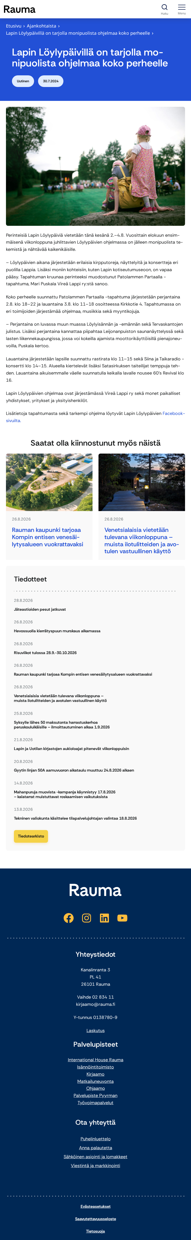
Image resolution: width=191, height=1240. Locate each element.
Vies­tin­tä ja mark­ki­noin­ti (95, 1166)
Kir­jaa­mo (95, 1074)
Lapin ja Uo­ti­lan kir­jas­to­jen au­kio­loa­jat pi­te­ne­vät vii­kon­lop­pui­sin (71, 748)
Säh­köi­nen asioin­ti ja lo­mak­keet (95, 1157)
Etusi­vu (13, 26)
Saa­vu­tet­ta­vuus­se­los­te (95, 1218)
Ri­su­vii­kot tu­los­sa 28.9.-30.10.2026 (45, 652)
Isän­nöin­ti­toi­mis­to (95, 1067)
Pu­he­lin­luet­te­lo (96, 1139)
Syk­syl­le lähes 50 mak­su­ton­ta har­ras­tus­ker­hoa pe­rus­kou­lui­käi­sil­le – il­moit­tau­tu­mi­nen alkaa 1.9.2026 (62, 724)
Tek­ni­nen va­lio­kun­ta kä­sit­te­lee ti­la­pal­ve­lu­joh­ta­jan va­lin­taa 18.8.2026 (75, 818)
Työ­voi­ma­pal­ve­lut (95, 1103)
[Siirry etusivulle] (20, 9)
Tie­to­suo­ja (95, 1231)
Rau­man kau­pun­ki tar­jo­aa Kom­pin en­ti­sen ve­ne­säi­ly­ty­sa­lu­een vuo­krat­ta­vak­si (47, 537)
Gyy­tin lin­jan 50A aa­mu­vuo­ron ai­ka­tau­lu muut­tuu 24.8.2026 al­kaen (74, 770)
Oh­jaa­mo (95, 1088)
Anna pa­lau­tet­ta (95, 1148)
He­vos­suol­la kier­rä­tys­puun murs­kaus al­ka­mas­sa (57, 631)
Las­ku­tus (96, 1031)
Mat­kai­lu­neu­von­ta (95, 1081)
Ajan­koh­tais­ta (41, 26)
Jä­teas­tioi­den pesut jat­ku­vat (40, 609)
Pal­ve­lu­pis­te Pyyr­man (95, 1095)
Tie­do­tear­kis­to (31, 836)
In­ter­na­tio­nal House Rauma (95, 1060)
